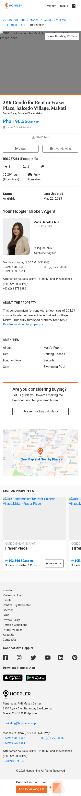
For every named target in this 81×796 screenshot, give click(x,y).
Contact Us (10, 639)
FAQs (6, 615)
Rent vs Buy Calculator (17, 605)
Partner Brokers (13, 595)
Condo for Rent (14, 20)
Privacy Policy (11, 620)
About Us (8, 634)
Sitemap (8, 610)
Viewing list (55, 563)
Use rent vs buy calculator (40, 411)
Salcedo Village (55, 20)
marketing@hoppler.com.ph (20, 723)
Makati (34, 20)
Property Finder (12, 629)
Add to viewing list (31, 789)
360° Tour (42, 137)
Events (7, 600)
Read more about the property (22, 324)
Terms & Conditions (15, 624)
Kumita (7, 590)
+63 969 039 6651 (14, 742)
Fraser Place (16, 25)
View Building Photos (62, 36)
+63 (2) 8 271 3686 (52, 737)
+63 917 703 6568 (14, 737)
